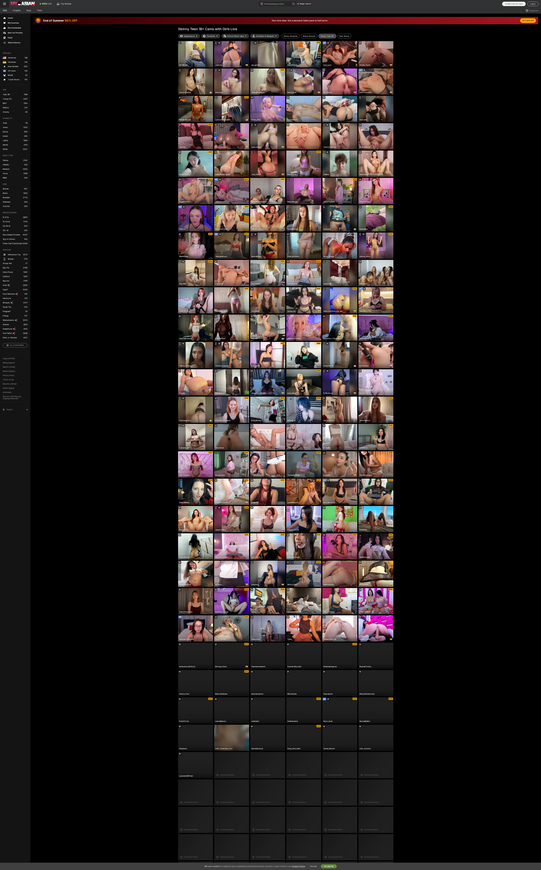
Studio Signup (8, 388)
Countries (211, 36)
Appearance (189, 36)
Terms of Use (8, 380)
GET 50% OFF (528, 21)
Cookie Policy (298, 866)
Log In (533, 4)
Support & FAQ (9, 359)
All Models (7, 392)
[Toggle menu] (4, 4)
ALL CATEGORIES (17, 345)
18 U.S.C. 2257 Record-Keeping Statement (12, 398)
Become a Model (10, 384)
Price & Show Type (235, 36)
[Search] (293, 4)
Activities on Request (265, 36)
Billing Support (9, 363)
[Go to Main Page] (23, 4)
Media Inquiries (9, 371)
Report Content (9, 367)
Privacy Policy (8, 375)
